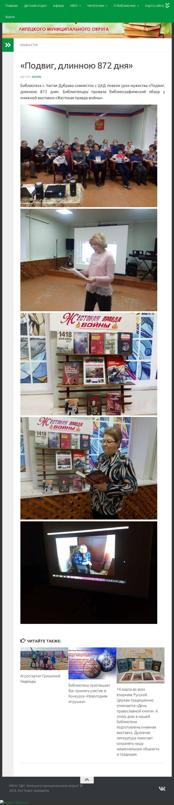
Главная (11, 5)
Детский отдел (35, 5)
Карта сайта (154, 5)
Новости (29, 45)
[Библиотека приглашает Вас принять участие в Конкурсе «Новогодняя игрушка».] (92, 663)
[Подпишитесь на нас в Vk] (162, 789)
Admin (36, 76)
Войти (10, 17)
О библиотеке (125, 5)
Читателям (95, 5)
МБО (74, 5)
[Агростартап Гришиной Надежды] (44, 658)
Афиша (58, 5)
